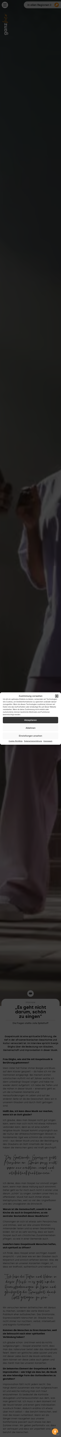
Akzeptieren (30, 720)
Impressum (47, 741)
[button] (56, 696)
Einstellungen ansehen (30, 735)
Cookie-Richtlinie (16, 741)
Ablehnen (30, 728)
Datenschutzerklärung (33, 741)
